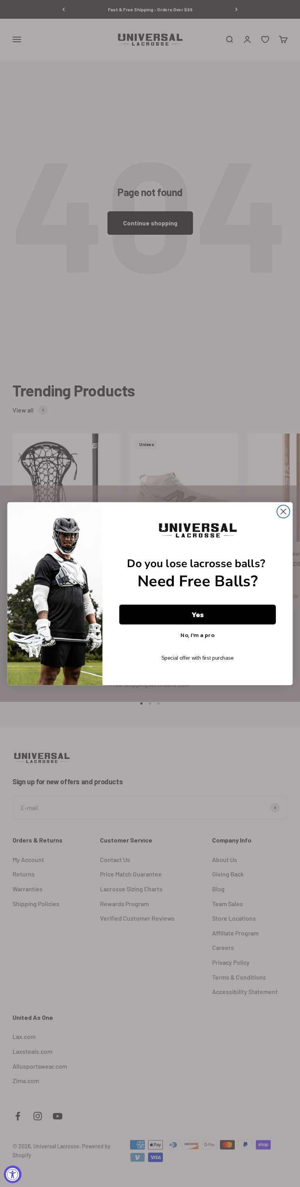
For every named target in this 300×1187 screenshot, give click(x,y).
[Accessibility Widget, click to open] (12, 1174)
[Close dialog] (283, 511)
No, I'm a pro (197, 634)
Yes (197, 614)
